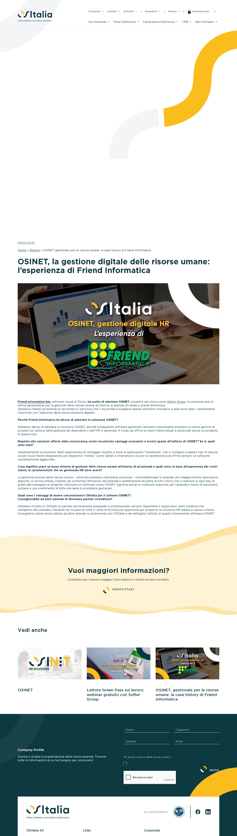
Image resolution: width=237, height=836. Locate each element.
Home (22, 250)
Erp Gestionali (97, 21)
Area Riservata (200, 11)
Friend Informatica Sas (34, 401)
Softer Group (176, 401)
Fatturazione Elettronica (159, 21)
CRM (185, 21)
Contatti (112, 11)
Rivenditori (151, 11)
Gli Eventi (129, 11)
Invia (214, 770)
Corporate (94, 11)
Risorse (172, 11)
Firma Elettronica (124, 21)
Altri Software (204, 21)
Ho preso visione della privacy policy (147, 757)
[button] (215, 11)
